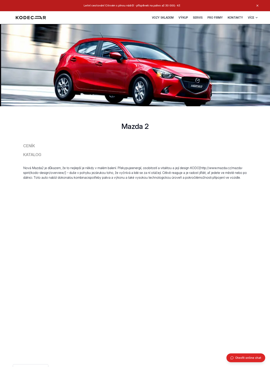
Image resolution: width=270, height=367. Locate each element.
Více (251, 17)
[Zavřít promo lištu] (257, 5)
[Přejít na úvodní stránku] (31, 17)
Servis (198, 17)
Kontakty (235, 17)
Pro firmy (215, 17)
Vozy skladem (163, 17)
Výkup (183, 17)
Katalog (32, 154)
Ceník (29, 145)
